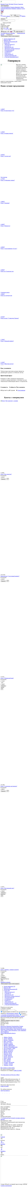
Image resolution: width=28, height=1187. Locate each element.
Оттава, (6, 1055)
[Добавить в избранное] (7, 479)
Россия (10, 1052)
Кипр (10, 1054)
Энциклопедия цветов (10, 41)
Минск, (6, 1051)
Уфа (2, 1031)
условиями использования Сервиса (10, 1015)
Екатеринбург (15, 1026)
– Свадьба (7, 45)
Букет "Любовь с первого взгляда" (10, 969)
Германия (10, 1040)
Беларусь (10, 1051)
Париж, (6, 1056)
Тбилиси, (6, 1065)
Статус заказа (6, 16)
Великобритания (12, 1047)
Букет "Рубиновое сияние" (8, 179)
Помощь (14, 8)
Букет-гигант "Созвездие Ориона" (10, 317)
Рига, (5, 1059)
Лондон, (6, 1047)
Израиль (10, 1038)
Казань (21, 1026)
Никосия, (6, 1054)
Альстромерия (21, 390)
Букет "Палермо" (5, 202)
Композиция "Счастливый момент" (10, 576)
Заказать (3, 479)
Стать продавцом (5, 7)
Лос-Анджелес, (8, 1048)
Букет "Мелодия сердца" (7, 363)
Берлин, (6, 1040)
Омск (15, 1029)
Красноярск (10, 1027)
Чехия (9, 1058)
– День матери (8, 54)
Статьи (7, 43)
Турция (11, 1063)
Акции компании (9, 38)
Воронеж (9, 1026)
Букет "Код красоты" (6, 474)
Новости (7, 40)
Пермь (18, 1029)
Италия (8, 1061)
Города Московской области (8, 1033)
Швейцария (11, 1045)
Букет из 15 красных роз (7, 270)
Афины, (6, 1037)
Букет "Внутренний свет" (7, 888)
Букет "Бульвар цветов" (7, 132)
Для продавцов (4, 5)
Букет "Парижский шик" (7, 678)
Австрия (9, 1041)
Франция (10, 1056)
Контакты (8, 8)
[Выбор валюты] (2, 13)
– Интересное (8, 47)
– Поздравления (9, 50)
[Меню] (10, 29)
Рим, (5, 1061)
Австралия (11, 1062)
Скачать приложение (6, 1185)
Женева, (6, 1045)
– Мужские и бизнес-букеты (12, 48)
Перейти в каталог (5, 982)
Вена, (5, 1041)
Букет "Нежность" (5, 225)
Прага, (5, 1058)
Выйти (23, 16)
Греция (10, 1037)
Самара (6, 1030)
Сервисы (18, 8)
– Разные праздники (10, 55)
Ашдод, (6, 1038)
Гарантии (20, 4)
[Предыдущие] (1, 365)
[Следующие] (2, 365)
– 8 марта (7, 52)
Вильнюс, (6, 1042)
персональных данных (12, 1013)
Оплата (16, 4)
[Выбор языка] (2, 12)
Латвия (9, 1059)
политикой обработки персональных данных (12, 1016)
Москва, (6, 1052)
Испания (11, 1049)
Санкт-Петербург (12, 1030)
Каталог (3, 4)
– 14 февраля (8, 51)
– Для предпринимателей (11, 57)
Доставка (11, 4)
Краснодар (3, 1027)
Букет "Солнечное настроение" (9, 786)
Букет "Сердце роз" (6, 155)
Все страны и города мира (8, 1067)
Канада (10, 1055)
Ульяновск (23, 1030)
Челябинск (6, 1031)
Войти (17, 16)
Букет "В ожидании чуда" (7, 109)
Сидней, (6, 1062)
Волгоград (3, 1026)
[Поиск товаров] (2, 29)
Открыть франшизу (15, 7)
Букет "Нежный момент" (7, 340)
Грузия (11, 1065)
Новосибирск (9, 1029)
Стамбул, (6, 1063)
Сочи (18, 1030)
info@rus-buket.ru (5, 1090)
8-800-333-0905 (18, 1070)
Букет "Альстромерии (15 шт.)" (9, 247)
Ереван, (6, 1044)
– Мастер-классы (9, 44)
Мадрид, (6, 1049)
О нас (6, 4)
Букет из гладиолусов (6, 294)
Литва (11, 1042)
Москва (4, 31)
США (13, 1048)
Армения (10, 1044)
